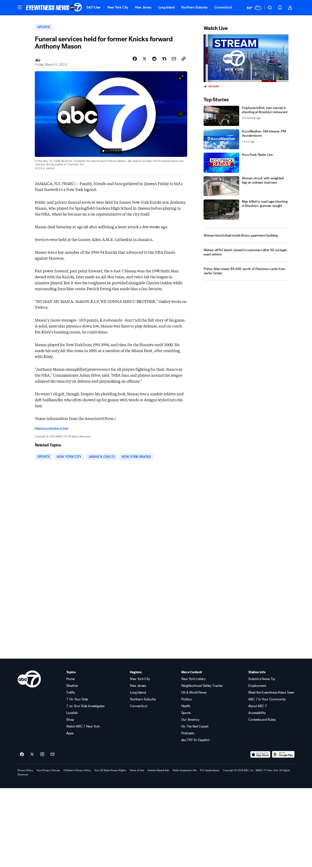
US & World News (194, 692)
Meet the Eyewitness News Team (271, 692)
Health (185, 706)
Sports (186, 713)
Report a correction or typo (51, 428)
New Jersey (143, 7)
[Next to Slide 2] (180, 114)
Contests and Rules (261, 719)
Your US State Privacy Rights (110, 770)
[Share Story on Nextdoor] (164, 58)
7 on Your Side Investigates (85, 706)
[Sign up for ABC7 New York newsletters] (52, 754)
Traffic (70, 692)
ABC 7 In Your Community (267, 699)
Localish (72, 713)
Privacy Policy (25, 770)
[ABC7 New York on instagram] (42, 754)
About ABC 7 (257, 706)
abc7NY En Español (195, 740)
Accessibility (257, 713)
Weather (72, 685)
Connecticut (223, 7)
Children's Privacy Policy (77, 770)
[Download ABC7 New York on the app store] (260, 754)
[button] (19, 7)
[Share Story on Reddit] (154, 58)
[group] (111, 150)
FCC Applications (209, 770)
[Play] (246, 58)
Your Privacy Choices (48, 770)
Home (70, 679)
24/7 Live (93, 7)
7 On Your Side (77, 699)
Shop (70, 719)
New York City (117, 7)
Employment (257, 685)
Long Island (166, 7)
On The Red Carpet (194, 726)
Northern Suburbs (194, 7)
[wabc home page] (29, 678)
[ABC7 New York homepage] (54, 7)
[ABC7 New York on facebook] (22, 754)
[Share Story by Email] (173, 58)
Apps (69, 733)
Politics (186, 699)
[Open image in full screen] (181, 77)
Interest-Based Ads (158, 770)
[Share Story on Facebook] (134, 58)
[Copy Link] (183, 58)
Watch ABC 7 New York (83, 726)
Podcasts (187, 733)
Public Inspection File (185, 770)
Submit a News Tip (261, 679)
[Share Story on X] (144, 58)
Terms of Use (136, 770)
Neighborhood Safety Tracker (202, 685)
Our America (190, 719)
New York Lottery (193, 679)
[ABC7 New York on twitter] (32, 754)
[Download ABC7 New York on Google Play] (283, 754)
